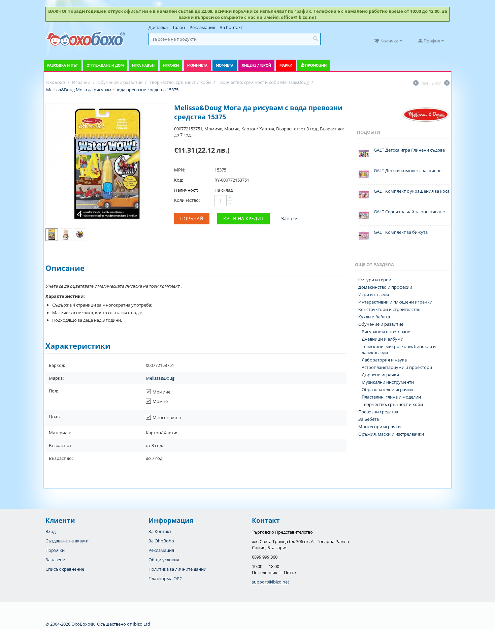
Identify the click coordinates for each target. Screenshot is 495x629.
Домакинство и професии (385, 287)
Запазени (55, 560)
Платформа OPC (165, 578)
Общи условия (163, 560)
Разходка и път (62, 65)
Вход (50, 531)
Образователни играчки (387, 389)
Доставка (158, 27)
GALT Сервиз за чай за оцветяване (409, 212)
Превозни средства (378, 412)
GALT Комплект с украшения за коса (412, 191)
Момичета (197, 65)
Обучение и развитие (380, 324)
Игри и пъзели (373, 294)
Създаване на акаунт (67, 541)
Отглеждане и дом (105, 65)
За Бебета (368, 419)
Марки (285, 65)
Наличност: (186, 190)
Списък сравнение (64, 569)
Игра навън (143, 65)
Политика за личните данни (177, 569)
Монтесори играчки (379, 426)
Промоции (316, 65)
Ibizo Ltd (141, 624)
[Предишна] (416, 84)
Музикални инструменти (388, 382)
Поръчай (191, 218)
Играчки (171, 65)
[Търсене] (315, 39)
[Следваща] (447, 84)
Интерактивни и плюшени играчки (395, 302)
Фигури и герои (374, 280)
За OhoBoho (161, 541)
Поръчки (55, 550)
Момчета (224, 65)
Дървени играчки (380, 375)
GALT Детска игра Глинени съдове (409, 150)
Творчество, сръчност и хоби (392, 404)
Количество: (187, 200)
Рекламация (202, 27)
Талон (178, 27)
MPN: (179, 170)
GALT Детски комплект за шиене (407, 170)
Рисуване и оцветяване (386, 331)
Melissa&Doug (160, 378)
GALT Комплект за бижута (401, 232)
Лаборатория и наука (384, 360)
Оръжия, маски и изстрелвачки (391, 434)
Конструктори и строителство (389, 309)
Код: (178, 180)
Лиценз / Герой (256, 65)
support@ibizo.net (270, 582)
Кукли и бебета (374, 317)
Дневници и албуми (382, 339)
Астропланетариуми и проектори (397, 367)
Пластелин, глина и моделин (391, 397)
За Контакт (231, 27)
